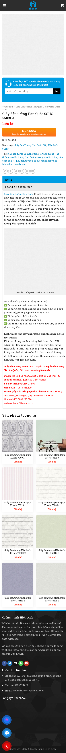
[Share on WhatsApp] (5, 171)
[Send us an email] (15, 663)
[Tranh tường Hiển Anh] (33, 5)
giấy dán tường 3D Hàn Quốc (22, 153)
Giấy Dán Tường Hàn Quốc (29, 106)
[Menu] (4, 5)
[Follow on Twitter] (9, 663)
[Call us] (20, 663)
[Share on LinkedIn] (32, 171)
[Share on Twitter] (16, 171)
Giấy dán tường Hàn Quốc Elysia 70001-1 (17, 456)
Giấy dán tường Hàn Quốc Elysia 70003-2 (17, 551)
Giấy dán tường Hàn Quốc (18, 193)
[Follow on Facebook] (4, 663)
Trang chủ (7, 106)
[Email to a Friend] (21, 171)
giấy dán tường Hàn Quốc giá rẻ (24, 157)
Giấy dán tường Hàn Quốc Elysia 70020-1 (17, 504)
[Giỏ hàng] (62, 5)
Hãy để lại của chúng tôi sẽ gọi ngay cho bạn (36, 83)
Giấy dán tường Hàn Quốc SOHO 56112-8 (17, 599)
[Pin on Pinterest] (27, 171)
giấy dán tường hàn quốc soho (31, 160)
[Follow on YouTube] (26, 663)
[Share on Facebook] (10, 171)
